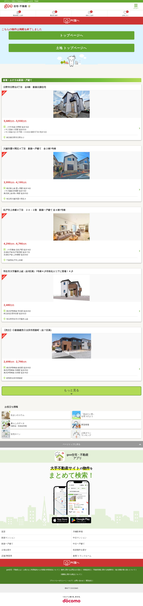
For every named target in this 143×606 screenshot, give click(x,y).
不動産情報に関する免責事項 (103, 570)
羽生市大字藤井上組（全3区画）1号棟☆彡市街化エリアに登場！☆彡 (38, 271)
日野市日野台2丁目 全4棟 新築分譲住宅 (24, 87)
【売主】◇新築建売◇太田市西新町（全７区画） (28, 330)
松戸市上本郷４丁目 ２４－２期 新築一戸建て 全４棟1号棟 (34, 210)
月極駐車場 (78, 531)
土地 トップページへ (71, 48)
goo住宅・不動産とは (13, 570)
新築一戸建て (7, 544)
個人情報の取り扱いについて (125, 570)
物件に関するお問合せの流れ (71, 570)
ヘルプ (69, 581)
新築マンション (8, 538)
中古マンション (80, 538)
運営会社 (89, 581)
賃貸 (3, 531)
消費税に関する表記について (71, 574)
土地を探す (6, 550)
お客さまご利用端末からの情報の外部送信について (41, 570)
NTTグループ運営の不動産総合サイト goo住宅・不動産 (21, 1)
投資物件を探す (80, 550)
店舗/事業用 (6, 556)
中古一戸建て (79, 544)
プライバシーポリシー (57, 581)
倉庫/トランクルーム (82, 556)
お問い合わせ (78, 581)
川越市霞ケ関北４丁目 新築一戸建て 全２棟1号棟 (29, 148)
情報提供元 (87, 570)
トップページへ (71, 35)
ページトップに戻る (71, 444)
